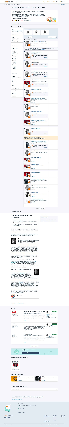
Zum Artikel (20, 380)
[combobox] (29, 2)
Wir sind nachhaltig (62, 4)
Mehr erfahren (43, 49)
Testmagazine (55, 415)
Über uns (45, 415)
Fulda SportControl (35, 164)
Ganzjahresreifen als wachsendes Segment (49, 219)
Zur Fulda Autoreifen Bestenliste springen (18, 303)
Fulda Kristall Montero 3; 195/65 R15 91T (39, 79)
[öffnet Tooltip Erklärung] (56, 37)
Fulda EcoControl (34, 151)
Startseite (5, 4)
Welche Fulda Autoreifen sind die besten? (19, 389)
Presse (45, 417)
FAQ (53, 416)
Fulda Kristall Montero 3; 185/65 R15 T (38, 120)
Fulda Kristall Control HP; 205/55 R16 (38, 141)
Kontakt (54, 420)
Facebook (62, 416)
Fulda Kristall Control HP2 (36, 52)
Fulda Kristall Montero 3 (36, 89)
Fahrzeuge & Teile (10, 4)
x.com (62, 417)
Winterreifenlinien (45, 217)
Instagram (63, 415)
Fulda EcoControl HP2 (35, 128)
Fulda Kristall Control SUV (36, 111)
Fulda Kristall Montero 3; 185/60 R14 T (38, 98)
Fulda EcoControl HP (35, 104)
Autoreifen (14, 4)
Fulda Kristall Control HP (36, 157)
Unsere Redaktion (46, 416)
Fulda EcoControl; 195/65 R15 (37, 199)
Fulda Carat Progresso (35, 172)
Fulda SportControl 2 (35, 71)
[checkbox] (16, 38)
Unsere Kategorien (47, 421)
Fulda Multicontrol (35, 60)
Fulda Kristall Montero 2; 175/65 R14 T (38, 179)
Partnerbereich (46, 420)
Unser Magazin (55, 417)
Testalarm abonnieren (31, 352)
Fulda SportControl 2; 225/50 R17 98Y (38, 41)
